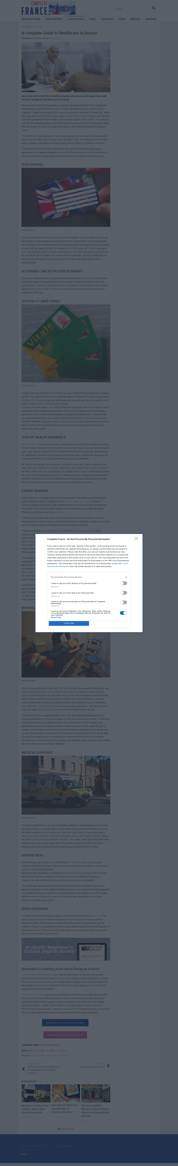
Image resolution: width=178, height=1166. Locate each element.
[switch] (123, 583)
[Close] (137, 539)
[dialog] (89, 583)
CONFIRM (69, 623)
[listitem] (89, 577)
